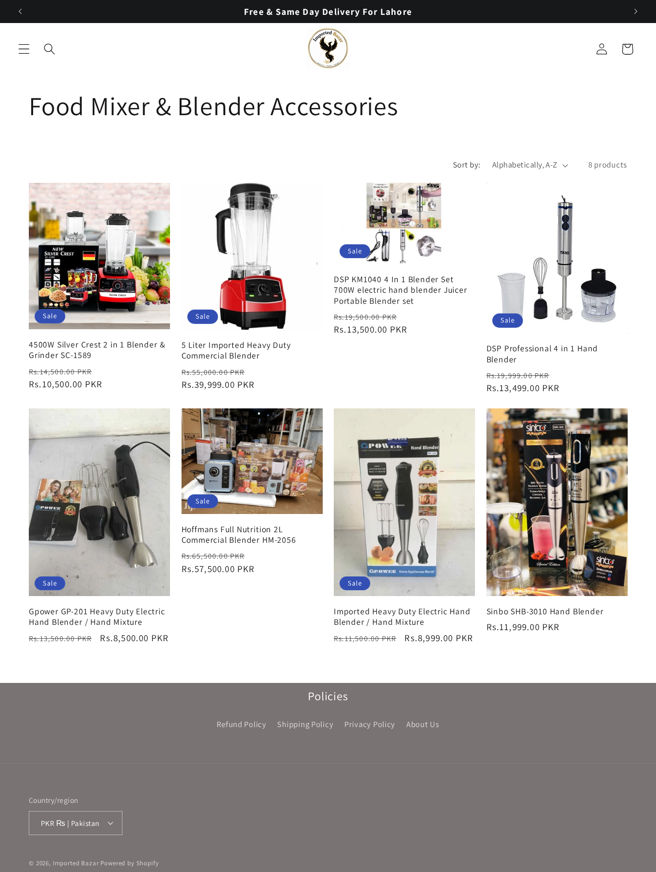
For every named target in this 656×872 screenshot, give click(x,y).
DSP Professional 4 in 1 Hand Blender (542, 353)
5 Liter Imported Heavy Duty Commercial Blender (236, 350)
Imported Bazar (76, 863)
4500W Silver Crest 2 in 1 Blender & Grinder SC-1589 (97, 349)
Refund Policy (241, 724)
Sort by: (467, 164)
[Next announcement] (635, 11)
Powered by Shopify (129, 863)
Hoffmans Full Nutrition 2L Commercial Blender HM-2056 (239, 534)
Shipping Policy (305, 724)
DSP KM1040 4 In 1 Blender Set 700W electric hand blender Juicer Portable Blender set (400, 290)
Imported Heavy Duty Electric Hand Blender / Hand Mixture (402, 616)
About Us (422, 724)
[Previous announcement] (20, 11)
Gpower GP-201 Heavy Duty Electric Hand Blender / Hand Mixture (97, 616)
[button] (24, 49)
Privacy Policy (369, 724)
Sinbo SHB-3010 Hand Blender (545, 611)
